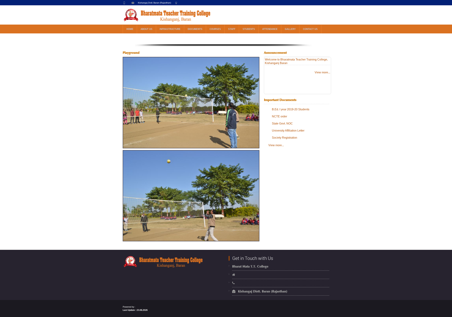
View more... (322, 72)
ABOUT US (146, 29)
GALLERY (290, 29)
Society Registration (284, 137)
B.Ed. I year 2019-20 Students (290, 109)
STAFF (231, 29)
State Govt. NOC (282, 123)
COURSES (215, 29)
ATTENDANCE (270, 29)
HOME (129, 29)
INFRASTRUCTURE (170, 29)
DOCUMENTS (195, 29)
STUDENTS (249, 29)
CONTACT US (310, 29)
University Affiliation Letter (288, 130)
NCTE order (279, 116)
